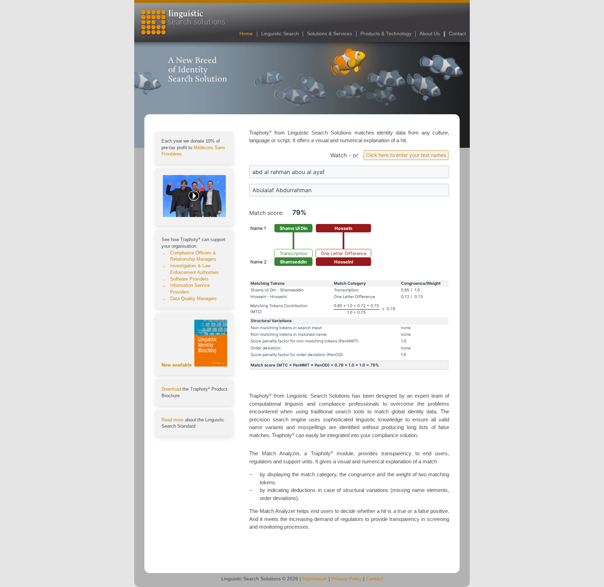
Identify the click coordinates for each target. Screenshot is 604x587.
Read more (172, 420)
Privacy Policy (346, 578)
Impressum (314, 578)
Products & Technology (385, 33)
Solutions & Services (329, 33)
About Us (429, 33)
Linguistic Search (280, 33)
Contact (457, 33)
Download (171, 389)
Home (246, 33)
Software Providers (189, 279)
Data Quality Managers (193, 298)
